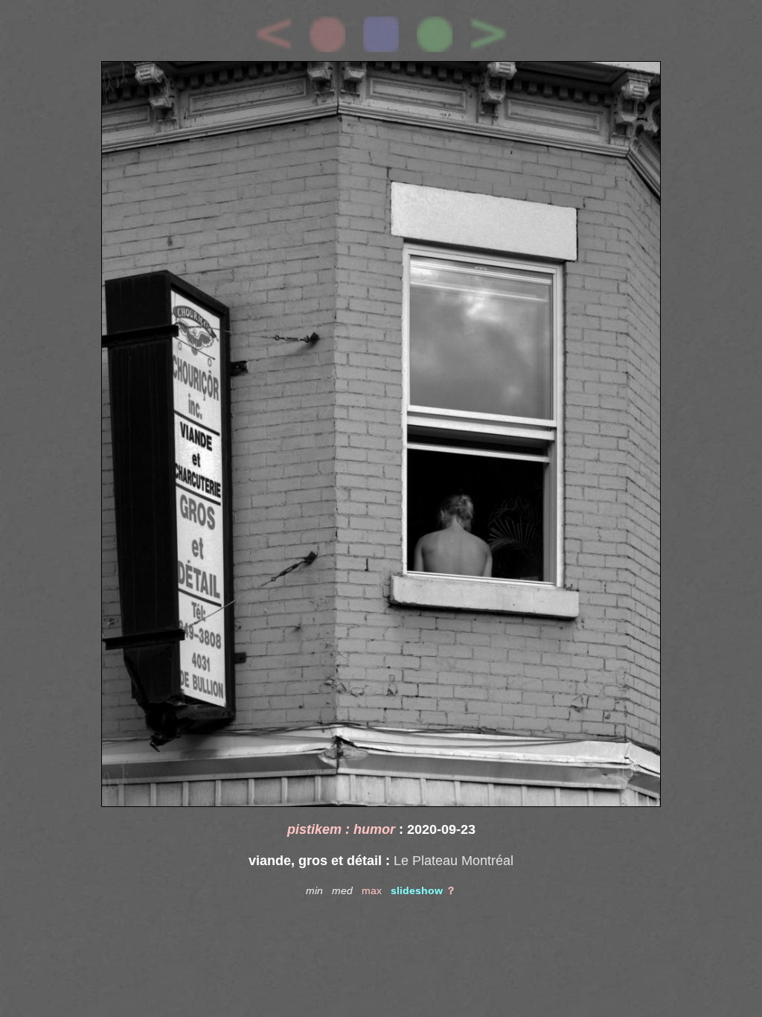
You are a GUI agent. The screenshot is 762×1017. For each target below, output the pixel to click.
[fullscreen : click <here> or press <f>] (381, 434)
